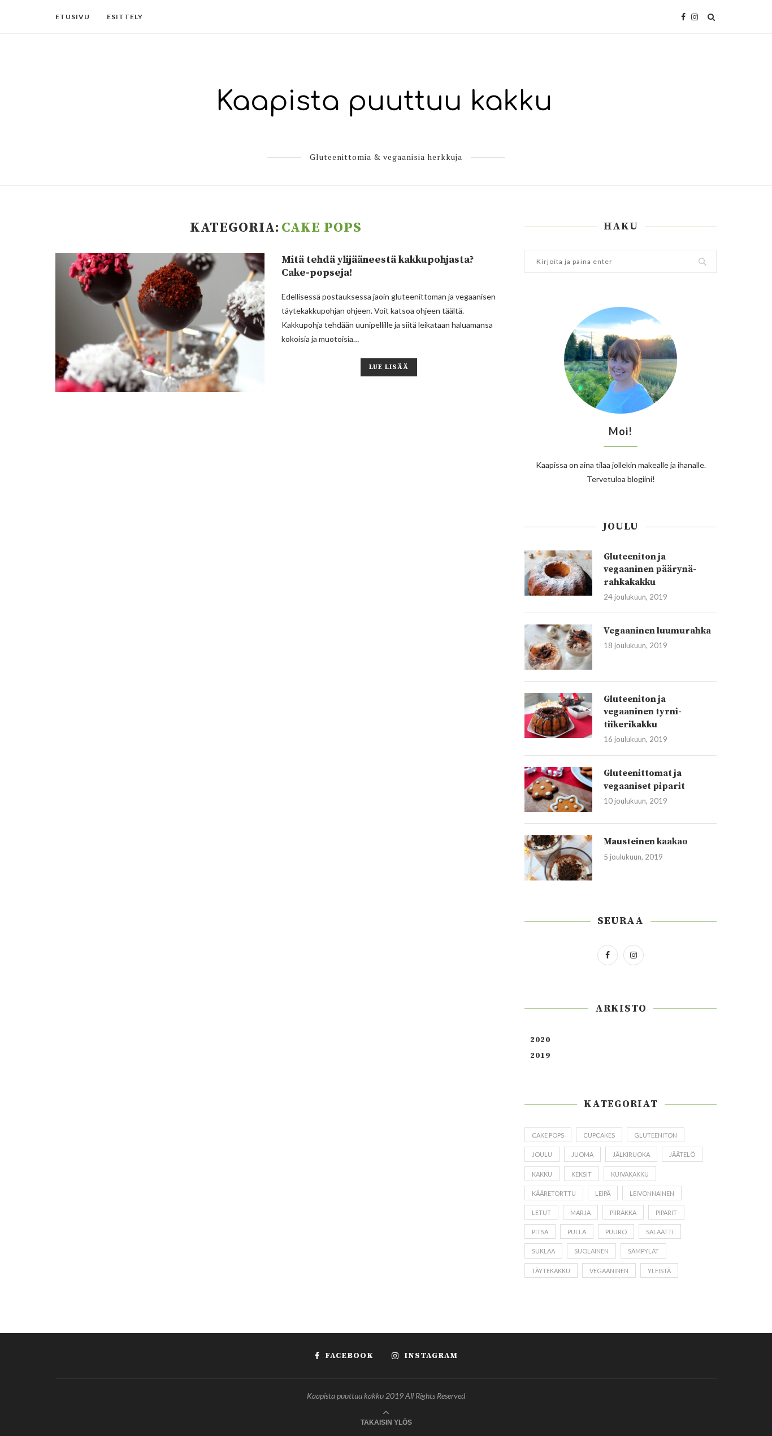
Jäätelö (682, 1154)
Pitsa (540, 1231)
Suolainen (591, 1251)
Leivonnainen (652, 1193)
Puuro (616, 1231)
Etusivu (72, 16)
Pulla (576, 1231)
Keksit (581, 1174)
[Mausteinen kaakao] (558, 857)
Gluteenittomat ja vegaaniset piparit (644, 779)
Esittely (125, 16)
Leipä (602, 1193)
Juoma (582, 1154)
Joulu (542, 1154)
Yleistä (659, 1270)
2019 (540, 1056)
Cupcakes (599, 1135)
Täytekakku (551, 1270)
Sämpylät (643, 1251)
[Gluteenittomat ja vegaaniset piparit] (558, 789)
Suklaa (543, 1251)
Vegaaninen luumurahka (657, 630)
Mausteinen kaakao (646, 841)
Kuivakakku (630, 1174)
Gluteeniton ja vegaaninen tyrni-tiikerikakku (643, 711)
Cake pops (548, 1135)
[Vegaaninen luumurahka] (558, 647)
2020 (540, 1040)
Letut (541, 1212)
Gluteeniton (655, 1135)
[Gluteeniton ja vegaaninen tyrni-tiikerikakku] (558, 715)
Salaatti (660, 1231)
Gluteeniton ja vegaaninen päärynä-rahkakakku (650, 569)
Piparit (666, 1212)
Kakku (542, 1174)
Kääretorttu (554, 1193)
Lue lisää (389, 367)
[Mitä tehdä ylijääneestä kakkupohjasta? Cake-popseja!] (159, 323)
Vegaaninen (608, 1270)
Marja (580, 1212)
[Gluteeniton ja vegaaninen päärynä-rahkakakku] (558, 573)
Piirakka (623, 1212)
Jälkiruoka (631, 1154)
